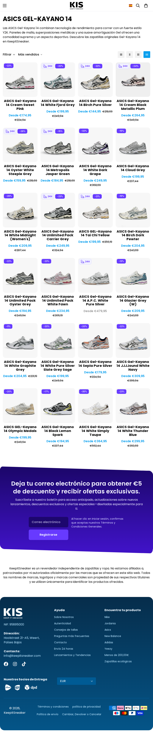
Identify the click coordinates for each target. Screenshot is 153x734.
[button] (130, 5)
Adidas (108, 642)
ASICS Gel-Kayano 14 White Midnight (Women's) (20, 235)
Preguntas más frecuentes (71, 636)
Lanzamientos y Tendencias (72, 655)
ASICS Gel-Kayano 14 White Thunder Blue (133, 431)
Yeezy (108, 649)
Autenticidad (62, 623)
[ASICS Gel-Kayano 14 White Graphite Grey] (20, 340)
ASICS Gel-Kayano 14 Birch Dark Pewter (133, 235)
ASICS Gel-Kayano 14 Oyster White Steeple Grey (20, 170)
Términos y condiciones (53, 706)
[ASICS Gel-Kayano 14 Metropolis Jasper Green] (57, 145)
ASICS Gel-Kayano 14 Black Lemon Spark (57, 431)
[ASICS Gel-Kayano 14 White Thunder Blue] (133, 405)
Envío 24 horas (63, 649)
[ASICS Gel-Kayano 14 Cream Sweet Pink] (20, 79)
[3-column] (138, 54)
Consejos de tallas (66, 630)
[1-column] (121, 54)
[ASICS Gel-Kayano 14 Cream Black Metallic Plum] (133, 79)
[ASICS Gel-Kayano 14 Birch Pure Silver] (95, 79)
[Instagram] (15, 664)
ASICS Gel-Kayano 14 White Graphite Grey (20, 366)
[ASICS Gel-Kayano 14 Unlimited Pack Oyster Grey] (20, 275)
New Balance (112, 636)
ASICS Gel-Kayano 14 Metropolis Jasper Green (57, 170)
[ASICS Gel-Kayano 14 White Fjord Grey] (57, 79)
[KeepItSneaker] (76, 5)
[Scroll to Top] (145, 713)
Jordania (110, 623)
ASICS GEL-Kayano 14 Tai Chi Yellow (95, 233)
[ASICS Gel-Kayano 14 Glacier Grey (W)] (133, 275)
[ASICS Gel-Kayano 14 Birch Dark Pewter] (133, 210)
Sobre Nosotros (64, 617)
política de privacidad (86, 706)
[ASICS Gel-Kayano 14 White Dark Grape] (95, 145)
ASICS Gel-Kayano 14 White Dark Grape (95, 170)
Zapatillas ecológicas (118, 661)
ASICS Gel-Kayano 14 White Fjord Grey (58, 103)
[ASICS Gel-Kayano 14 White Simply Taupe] (95, 405)
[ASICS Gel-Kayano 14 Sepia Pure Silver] (95, 340)
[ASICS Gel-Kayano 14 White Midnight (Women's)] (20, 210)
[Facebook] (6, 664)
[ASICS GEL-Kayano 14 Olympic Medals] (20, 405)
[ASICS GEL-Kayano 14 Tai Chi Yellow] (95, 210)
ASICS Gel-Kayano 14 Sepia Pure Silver (95, 364)
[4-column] (146, 54)
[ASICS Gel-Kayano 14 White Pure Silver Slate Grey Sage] (57, 340)
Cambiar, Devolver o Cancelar (81, 714)
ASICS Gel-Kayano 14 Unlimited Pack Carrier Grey (57, 235)
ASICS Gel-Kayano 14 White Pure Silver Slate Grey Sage (57, 366)
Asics (107, 630)
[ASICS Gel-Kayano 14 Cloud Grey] (133, 145)
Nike (107, 617)
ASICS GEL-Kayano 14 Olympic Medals (20, 429)
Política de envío (47, 714)
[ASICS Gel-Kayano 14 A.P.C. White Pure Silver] (95, 275)
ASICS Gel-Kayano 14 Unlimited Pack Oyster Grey (20, 300)
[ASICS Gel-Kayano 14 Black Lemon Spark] (57, 405)
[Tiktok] (24, 664)
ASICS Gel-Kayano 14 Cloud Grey (133, 168)
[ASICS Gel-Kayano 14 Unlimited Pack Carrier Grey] (57, 210)
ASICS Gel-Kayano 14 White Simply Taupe (95, 431)
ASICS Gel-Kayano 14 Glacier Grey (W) (133, 300)
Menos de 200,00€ (116, 655)
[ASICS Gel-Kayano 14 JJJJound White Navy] (133, 340)
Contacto (60, 642)
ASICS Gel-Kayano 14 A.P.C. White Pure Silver (95, 300)
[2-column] (129, 54)
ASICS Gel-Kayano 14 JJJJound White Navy (132, 366)
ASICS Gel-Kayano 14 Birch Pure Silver (95, 103)
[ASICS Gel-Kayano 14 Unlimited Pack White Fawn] (57, 275)
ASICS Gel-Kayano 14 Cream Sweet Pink (20, 105)
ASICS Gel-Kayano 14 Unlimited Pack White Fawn (57, 300)
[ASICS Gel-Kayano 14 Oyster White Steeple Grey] (20, 145)
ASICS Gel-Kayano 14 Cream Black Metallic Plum (133, 105)
